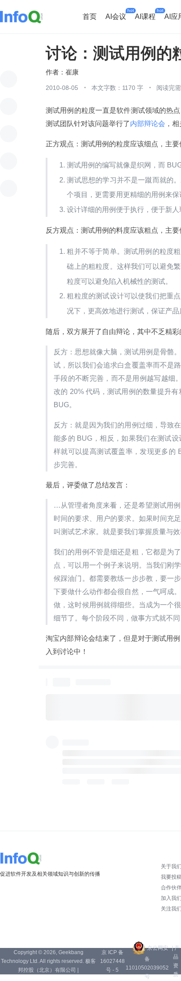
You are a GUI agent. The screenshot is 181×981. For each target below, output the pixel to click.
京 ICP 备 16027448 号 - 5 (112, 961)
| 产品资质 (176, 961)
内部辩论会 (147, 123)
